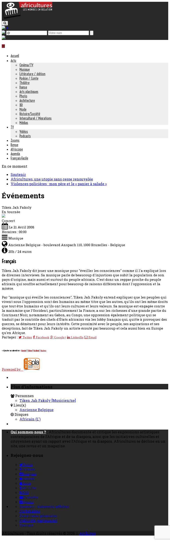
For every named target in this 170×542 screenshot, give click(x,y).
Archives (87, 533)
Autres (43, 350)
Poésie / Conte (28, 78)
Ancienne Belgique (36, 409)
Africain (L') (30, 419)
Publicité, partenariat (38, 520)
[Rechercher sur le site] (5, 23)
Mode (22, 109)
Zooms (15, 140)
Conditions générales (38, 515)
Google (23, 350)
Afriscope (17, 149)
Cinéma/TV (26, 65)
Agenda (15, 153)
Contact (26, 525)
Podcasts (25, 136)
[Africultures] (27, 18)
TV (12, 127)
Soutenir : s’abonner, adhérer (44, 506)
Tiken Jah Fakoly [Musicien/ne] (47, 400)
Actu (13, 60)
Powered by (12, 369)
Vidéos (23, 131)
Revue (14, 145)
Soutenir (18, 174)
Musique (24, 69)
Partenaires (29, 511)
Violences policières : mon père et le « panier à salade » (59, 183)
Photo (23, 96)
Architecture (27, 100)
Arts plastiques (28, 91)
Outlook (36, 350)
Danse (23, 87)
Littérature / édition (32, 74)
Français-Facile (19, 158)
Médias (23, 122)
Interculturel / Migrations (35, 118)
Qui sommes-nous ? (28, 432)
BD (21, 105)
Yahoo (30, 350)
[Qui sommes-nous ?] (3, 37)
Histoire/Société (29, 114)
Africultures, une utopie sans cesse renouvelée (52, 179)
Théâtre (24, 83)
